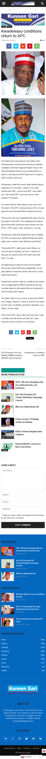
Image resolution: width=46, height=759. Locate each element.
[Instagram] (19, 738)
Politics (9, 27)
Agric (3, 413)
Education (5, 666)
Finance (4, 655)
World (3, 659)
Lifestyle (4, 450)
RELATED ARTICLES (11, 370)
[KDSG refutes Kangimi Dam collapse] (7, 434)
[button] (42, 3)
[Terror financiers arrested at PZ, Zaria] (7, 622)
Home (3, 9)
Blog (19, 748)
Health (4, 670)
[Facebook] (12, 738)
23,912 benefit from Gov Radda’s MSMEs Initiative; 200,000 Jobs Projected (11, 355)
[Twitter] (26, 738)
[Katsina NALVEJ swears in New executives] (7, 446)
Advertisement (9, 748)
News (3, 27)
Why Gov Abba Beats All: (27, 406)
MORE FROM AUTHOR (12, 374)
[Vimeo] (33, 738)
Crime (4, 425)
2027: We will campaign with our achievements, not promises (29, 385)
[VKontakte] (40, 738)
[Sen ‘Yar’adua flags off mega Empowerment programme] (7, 609)
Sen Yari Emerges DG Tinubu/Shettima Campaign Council (28, 397)
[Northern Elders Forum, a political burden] (7, 597)
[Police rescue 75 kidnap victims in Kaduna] (7, 422)
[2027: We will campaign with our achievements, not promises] (7, 385)
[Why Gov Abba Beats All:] (7, 409)
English (27, 757)
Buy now (36, 748)
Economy (5, 651)
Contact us (27, 748)
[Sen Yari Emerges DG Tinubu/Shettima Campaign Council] (7, 397)
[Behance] (5, 738)
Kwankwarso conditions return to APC (35, 354)
